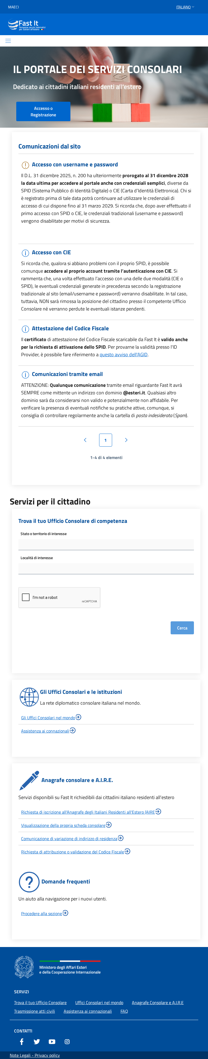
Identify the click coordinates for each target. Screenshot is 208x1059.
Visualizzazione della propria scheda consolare (63, 825)
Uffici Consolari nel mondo (99, 1002)
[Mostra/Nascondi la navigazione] (8, 40)
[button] (186, 7)
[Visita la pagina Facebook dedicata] (21, 1041)
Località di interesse (37, 557)
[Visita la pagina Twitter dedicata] (37, 1041)
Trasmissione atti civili (34, 1011)
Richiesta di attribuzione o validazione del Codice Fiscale (72, 852)
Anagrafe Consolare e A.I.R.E (158, 1002)
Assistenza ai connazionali (45, 731)
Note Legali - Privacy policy (35, 1055)
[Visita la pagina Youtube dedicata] (52, 1041)
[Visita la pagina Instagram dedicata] (67, 1041)
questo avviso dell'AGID (124, 354)
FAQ (124, 1011)
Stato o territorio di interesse (44, 533)
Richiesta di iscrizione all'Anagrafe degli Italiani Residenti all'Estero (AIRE (88, 812)
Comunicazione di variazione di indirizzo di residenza (69, 838)
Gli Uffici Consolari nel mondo (48, 717)
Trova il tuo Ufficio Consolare (40, 1002)
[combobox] (106, 544)
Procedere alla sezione (41, 913)
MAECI (13, 7)
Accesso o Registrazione (43, 111)
